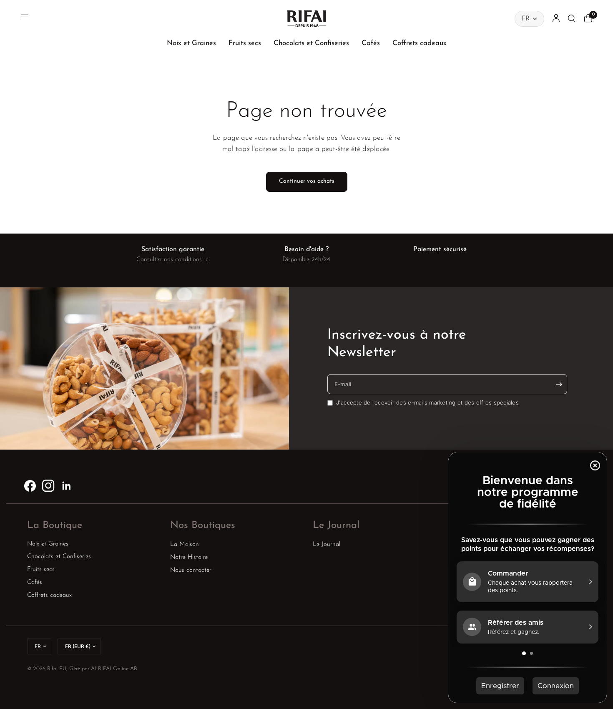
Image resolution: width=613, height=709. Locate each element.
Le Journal (336, 525)
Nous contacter (190, 570)
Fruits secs (245, 43)
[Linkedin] (67, 486)
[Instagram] (48, 486)
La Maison (184, 544)
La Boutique (54, 525)
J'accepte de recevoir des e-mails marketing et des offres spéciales (427, 402)
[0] (586, 18)
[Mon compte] (556, 18)
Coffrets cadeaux (419, 43)
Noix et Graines (191, 43)
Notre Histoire (189, 557)
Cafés (371, 43)
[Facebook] (30, 486)
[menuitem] (191, 43)
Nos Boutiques (202, 525)
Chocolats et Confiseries (311, 43)
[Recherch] (572, 18)
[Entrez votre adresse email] (558, 384)
